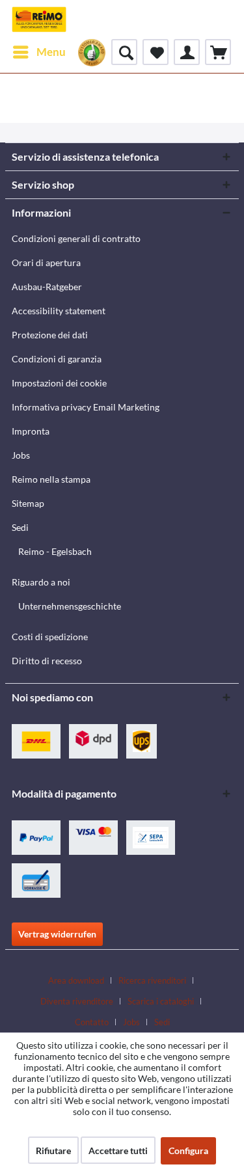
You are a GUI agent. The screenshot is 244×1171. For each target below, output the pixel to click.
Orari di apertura (46, 262)
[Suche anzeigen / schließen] (124, 52)
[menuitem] (38, 52)
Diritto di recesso (47, 660)
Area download (76, 980)
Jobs (21, 455)
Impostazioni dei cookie (59, 382)
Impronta (30, 431)
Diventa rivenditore (76, 1001)
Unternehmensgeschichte (69, 606)
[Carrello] (218, 52)
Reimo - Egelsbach (55, 551)
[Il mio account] (187, 52)
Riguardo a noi (41, 581)
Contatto (92, 1022)
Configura (188, 1150)
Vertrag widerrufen (57, 933)
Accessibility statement (58, 310)
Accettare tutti (118, 1150)
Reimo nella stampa (51, 479)
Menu (51, 52)
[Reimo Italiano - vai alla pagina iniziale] (39, 20)
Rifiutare (53, 1150)
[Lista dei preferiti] (155, 52)
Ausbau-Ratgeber (47, 286)
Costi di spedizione (50, 636)
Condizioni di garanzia (57, 358)
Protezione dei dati (50, 334)
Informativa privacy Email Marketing (85, 406)
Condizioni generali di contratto (76, 238)
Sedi (20, 527)
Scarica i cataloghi (161, 1001)
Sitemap (28, 503)
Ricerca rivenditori (152, 980)
